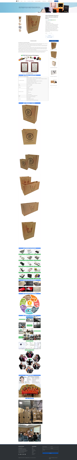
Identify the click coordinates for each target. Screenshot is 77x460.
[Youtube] (23, 454)
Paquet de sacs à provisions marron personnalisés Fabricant (53, 85)
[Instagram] (25, 454)
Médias (32, 452)
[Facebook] (18, 454)
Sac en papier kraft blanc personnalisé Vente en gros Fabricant (53, 67)
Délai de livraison (47, 22)
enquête (49, 35)
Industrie (33, 451)
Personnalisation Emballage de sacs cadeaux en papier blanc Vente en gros (53, 76)
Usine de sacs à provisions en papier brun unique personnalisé (53, 58)
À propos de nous (34, 450)
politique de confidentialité (52, 457)
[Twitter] (22, 454)
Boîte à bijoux (33, 449)
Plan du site (33, 454)
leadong (50, 458)
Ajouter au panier (49, 37)
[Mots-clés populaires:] (48, 1)
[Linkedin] (20, 454)
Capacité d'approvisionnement (49, 23)
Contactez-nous (33, 453)
